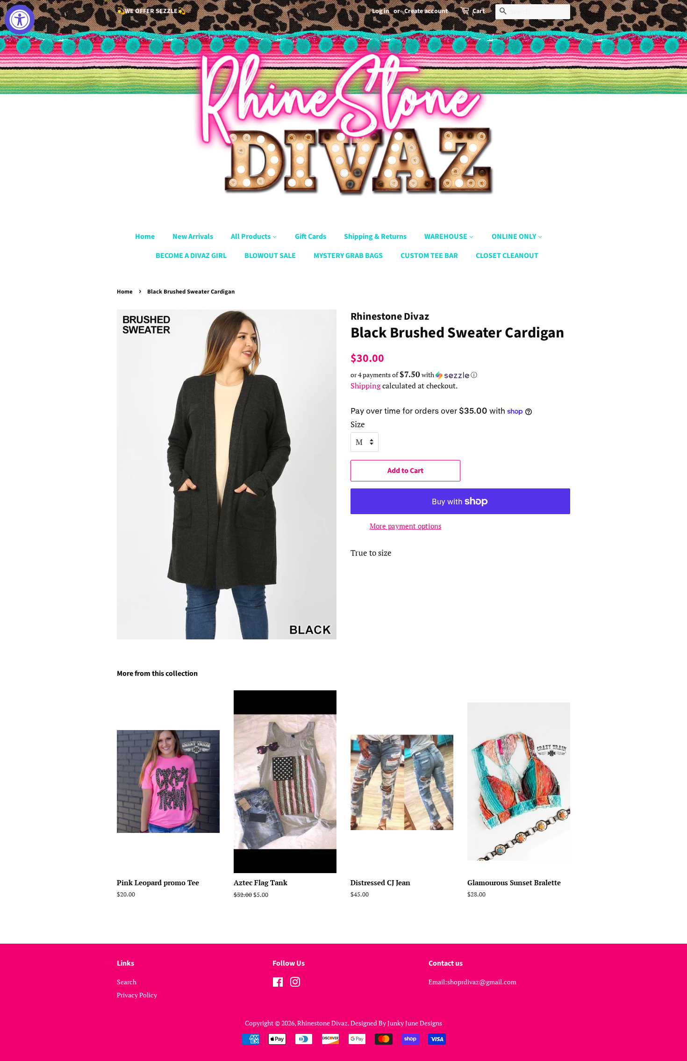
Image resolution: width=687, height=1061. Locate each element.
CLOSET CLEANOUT (507, 256)
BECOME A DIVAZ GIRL (191, 256)
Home (145, 236)
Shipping (365, 385)
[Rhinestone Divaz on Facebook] (277, 983)
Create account (426, 11)
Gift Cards (310, 236)
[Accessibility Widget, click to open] (20, 20)
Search (126, 981)
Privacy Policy (137, 994)
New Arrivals (192, 236)
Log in (380, 11)
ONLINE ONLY (514, 236)
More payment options (406, 525)
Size (358, 424)
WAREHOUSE (446, 236)
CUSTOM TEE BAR (429, 256)
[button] (460, 375)
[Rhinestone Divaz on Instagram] (295, 983)
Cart (478, 11)
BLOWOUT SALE (270, 256)
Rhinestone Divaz (322, 1022)
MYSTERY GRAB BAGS (348, 256)
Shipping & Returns (375, 236)
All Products (251, 236)
